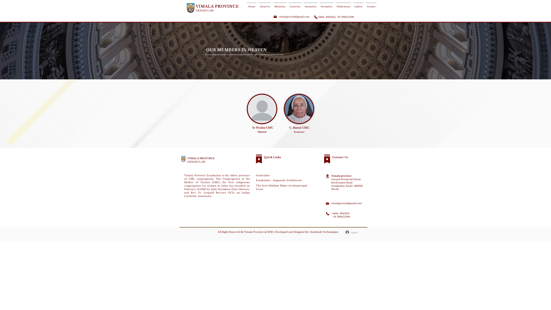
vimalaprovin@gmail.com (294, 16)
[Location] (327, 176)
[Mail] (275, 17)
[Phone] (316, 17)
